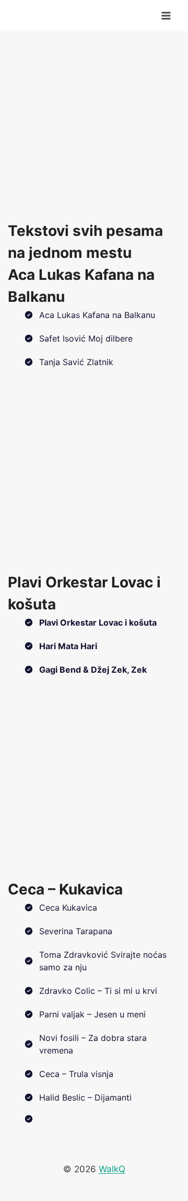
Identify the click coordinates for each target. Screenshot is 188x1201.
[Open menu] (165, 15)
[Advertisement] (94, 125)
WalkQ (112, 1169)
